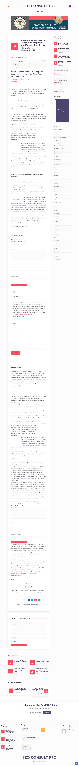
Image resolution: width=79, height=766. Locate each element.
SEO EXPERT (70, 729)
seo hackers (56, 186)
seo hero (55, 189)
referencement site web (58, 161)
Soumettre (47, 712)
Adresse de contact (15, 276)
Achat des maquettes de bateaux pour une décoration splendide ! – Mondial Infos (64, 50)
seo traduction (57, 245)
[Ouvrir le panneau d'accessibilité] (76, 763)
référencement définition (60, 87)
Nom (12, 522)
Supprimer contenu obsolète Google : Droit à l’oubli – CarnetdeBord (42, 662)
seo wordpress (57, 251)
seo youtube (56, 253)
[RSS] (9, 6)
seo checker (56, 175)
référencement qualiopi (36, 592)
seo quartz (56, 226)
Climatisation (57, 73)
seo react (56, 232)
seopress (56, 256)
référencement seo (57, 159)
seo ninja (55, 210)
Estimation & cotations (59, 75)
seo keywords (56, 197)
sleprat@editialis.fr (16, 387)
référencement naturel (59, 91)
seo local (55, 199)
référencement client (59, 84)
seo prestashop (57, 221)
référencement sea (57, 156)
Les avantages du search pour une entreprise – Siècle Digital (21, 670)
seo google (56, 183)
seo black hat (56, 172)
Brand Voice (17, 67)
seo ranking (56, 229)
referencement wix (57, 164)
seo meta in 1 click (57, 202)
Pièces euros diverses (66, 78)
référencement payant (58, 153)
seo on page (56, 216)
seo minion (56, 205)
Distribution (24, 57)
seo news (56, 207)
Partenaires (57, 78)
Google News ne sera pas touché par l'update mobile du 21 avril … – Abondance (64, 56)
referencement (29, 586)
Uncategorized (57, 259)
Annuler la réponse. (20, 65)
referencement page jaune (26, 592)
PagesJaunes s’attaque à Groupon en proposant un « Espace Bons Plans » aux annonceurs (29, 64)
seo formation (56, 180)
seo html (55, 191)
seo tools (56, 243)
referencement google (59, 89)
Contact (41, 11)
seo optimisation (57, 218)
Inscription (15, 353)
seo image (56, 194)
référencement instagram (34, 590)
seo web (55, 248)
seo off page (56, 213)
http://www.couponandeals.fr (26, 314)
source (13, 579)
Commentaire (13, 249)
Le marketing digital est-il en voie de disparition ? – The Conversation (20, 662)
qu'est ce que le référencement (61, 80)
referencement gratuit (23, 590)
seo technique (56, 240)
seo (54, 167)
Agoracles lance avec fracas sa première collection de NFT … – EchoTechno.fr (64, 43)
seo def (55, 178)
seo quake (56, 224)
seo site (55, 237)
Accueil (37, 11)
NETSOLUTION (42, 761)
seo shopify (56, 234)
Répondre (15, 323)
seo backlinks (56, 170)
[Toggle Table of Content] (43, 61)
